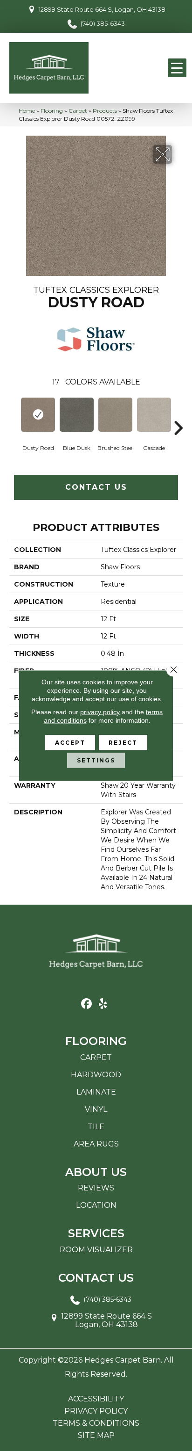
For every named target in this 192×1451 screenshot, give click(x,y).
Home (27, 110)
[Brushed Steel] (115, 414)
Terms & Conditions (96, 1423)
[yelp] (103, 1004)
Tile (96, 1126)
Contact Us (96, 487)
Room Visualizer (96, 1249)
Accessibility (96, 1399)
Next (178, 414)
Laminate (96, 1092)
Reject (123, 742)
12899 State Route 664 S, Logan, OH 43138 (102, 9)
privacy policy (100, 712)
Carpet (78, 110)
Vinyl (96, 1109)
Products (105, 110)
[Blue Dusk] (76, 414)
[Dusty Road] (38, 414)
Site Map (96, 1435)
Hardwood (96, 1074)
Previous (14, 414)
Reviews (96, 1187)
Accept (70, 742)
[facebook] (86, 1004)
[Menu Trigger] (177, 67)
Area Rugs (96, 1143)
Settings (96, 760)
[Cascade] (154, 414)
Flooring (52, 110)
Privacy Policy (96, 1411)
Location (96, 1205)
